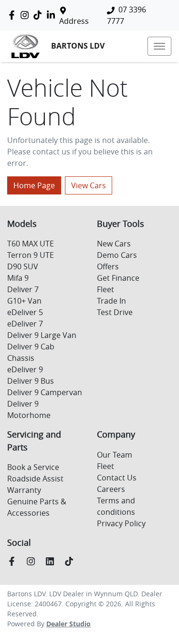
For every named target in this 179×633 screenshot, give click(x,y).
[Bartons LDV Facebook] (13, 15)
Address (74, 21)
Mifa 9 (18, 278)
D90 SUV (22, 266)
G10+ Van (24, 301)
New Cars (114, 243)
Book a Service (33, 467)
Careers (111, 489)
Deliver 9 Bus (30, 381)
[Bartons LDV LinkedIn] (52, 15)
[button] (159, 46)
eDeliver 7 (25, 323)
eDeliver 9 (25, 369)
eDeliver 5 (25, 312)
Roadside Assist (35, 478)
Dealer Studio (68, 623)
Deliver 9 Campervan (44, 392)
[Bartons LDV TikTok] (70, 561)
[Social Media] (39, 15)
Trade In (111, 301)
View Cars (88, 185)
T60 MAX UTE (30, 243)
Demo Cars (117, 255)
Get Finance (118, 278)
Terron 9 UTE (30, 255)
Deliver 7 (23, 289)
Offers (108, 266)
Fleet (105, 289)
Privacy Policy (121, 523)
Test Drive (115, 312)
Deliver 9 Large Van (41, 335)
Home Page (34, 185)
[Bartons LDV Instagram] (26, 15)
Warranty (24, 490)
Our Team (114, 454)
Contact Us (117, 477)
